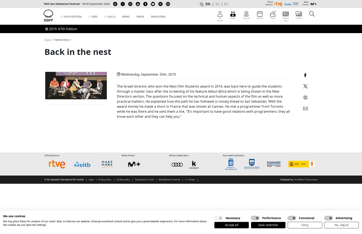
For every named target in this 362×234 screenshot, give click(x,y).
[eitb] (82, 164)
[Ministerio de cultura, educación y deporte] (301, 164)
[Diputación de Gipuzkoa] (253, 164)
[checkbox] (218, 218)
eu (226, 4)
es (217, 4)
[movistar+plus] (134, 164)
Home (47, 39)
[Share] (305, 74)
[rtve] (57, 164)
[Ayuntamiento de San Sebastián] (232, 164)
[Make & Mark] (107, 164)
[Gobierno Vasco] (275, 164)
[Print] (305, 96)
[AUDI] (185, 164)
